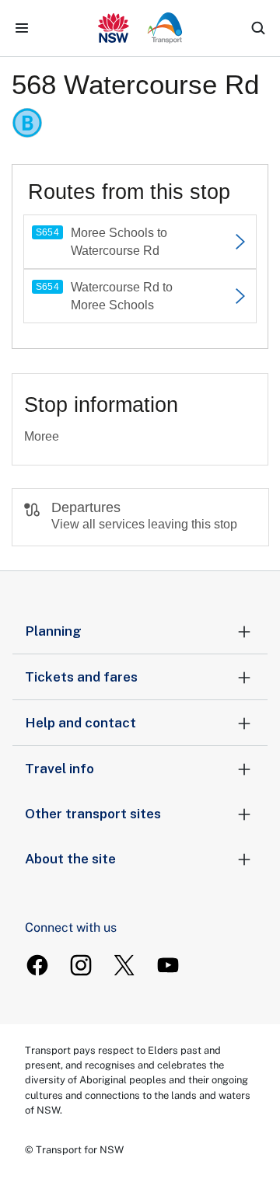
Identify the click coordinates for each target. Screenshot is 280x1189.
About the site (70, 858)
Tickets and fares (81, 677)
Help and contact (80, 722)
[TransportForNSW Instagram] (80, 965)
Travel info (59, 768)
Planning (53, 631)
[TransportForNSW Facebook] (37, 965)
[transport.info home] (140, 28)
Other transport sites (93, 813)
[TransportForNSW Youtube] (168, 965)
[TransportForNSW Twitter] (124, 965)
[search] (258, 28)
